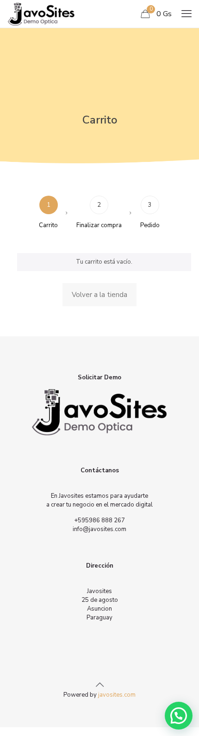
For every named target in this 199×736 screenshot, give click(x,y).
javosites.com (116, 695)
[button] (179, 716)
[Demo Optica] (41, 13)
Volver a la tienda (99, 294)
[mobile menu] (186, 14)
